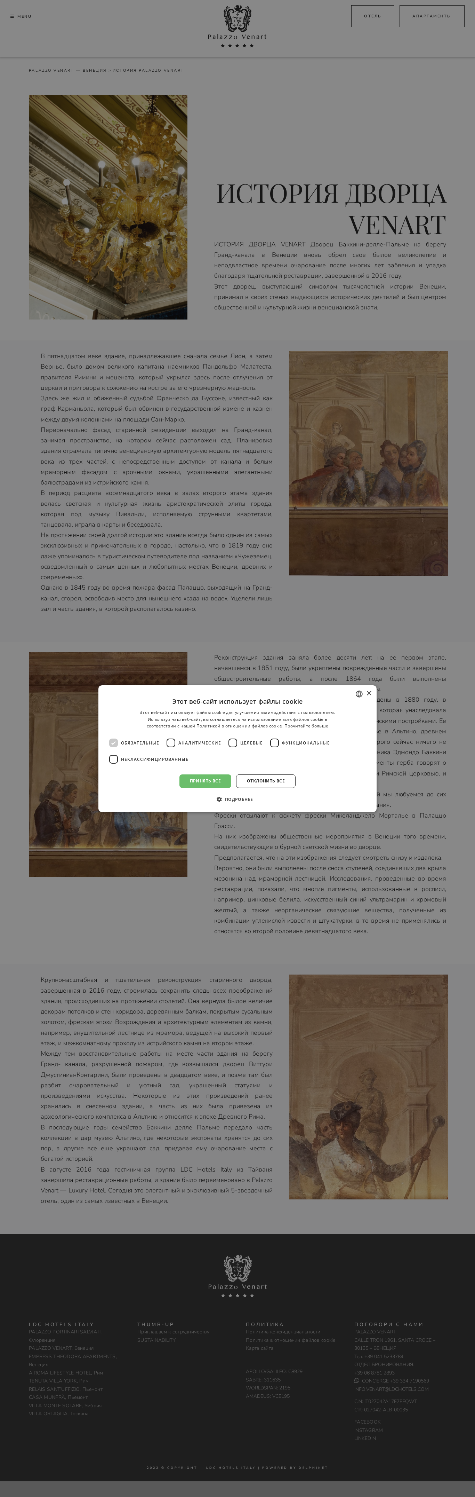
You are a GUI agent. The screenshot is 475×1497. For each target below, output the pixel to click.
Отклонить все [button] (266, 781)
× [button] (368, 693)
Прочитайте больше (306, 726)
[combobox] (359, 693)
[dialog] (237, 748)
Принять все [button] (205, 781)
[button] (237, 799)
